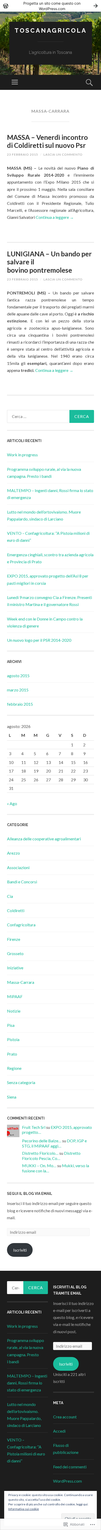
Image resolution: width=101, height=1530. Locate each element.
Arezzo (13, 852)
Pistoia (13, 1039)
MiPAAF (15, 996)
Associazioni (18, 867)
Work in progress (22, 454)
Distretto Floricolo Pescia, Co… (51, 1155)
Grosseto (15, 953)
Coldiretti (15, 910)
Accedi (59, 1430)
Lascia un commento (63, 154)
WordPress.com (67, 1480)
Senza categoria (21, 1082)
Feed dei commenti (69, 1466)
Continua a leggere (55, 217)
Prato (12, 1053)
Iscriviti (20, 1249)
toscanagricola (51, 30)
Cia (10, 896)
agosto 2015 (18, 675)
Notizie (13, 1010)
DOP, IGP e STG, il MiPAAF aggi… (54, 1143)
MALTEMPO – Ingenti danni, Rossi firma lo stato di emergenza (27, 1382)
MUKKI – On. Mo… (39, 1165)
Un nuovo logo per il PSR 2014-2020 (39, 640)
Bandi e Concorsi (22, 881)
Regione (14, 1068)
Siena (11, 1096)
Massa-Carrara (20, 982)
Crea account (65, 1416)
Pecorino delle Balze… (41, 1140)
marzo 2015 (17, 689)
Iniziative (15, 967)
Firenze (13, 939)
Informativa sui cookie (23, 1509)
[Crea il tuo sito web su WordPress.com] (50, 6)
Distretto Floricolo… (40, 1153)
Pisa (11, 1025)
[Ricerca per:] (50, 416)
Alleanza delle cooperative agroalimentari (44, 838)
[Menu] (15, 82)
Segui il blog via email (29, 1194)
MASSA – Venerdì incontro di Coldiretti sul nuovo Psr (47, 141)
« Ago (12, 803)
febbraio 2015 (20, 704)
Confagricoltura (21, 924)
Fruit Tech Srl (33, 1127)
